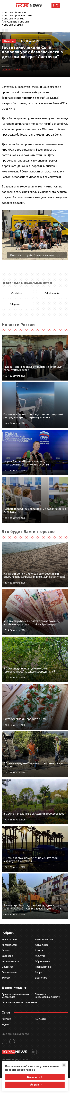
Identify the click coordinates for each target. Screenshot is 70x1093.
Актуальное (41, 945)
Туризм (6, 977)
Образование (42, 961)
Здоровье (7, 955)
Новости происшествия (17, 15)
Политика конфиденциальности (47, 995)
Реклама (6, 1019)
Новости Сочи (9, 939)
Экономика (41, 977)
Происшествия (43, 966)
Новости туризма (13, 18)
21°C (55, 5)
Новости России (44, 939)
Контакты (40, 1019)
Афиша (6, 950)
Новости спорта (12, 24)
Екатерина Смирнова (12, 69)
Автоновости (9, 945)
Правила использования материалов (15, 995)
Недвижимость (10, 961)
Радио (5, 1024)
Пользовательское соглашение (19, 1002)
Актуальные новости (15, 21)
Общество (8, 966)
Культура (40, 955)
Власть (39, 950)
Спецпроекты (9, 972)
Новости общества (14, 12)
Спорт (38, 972)
